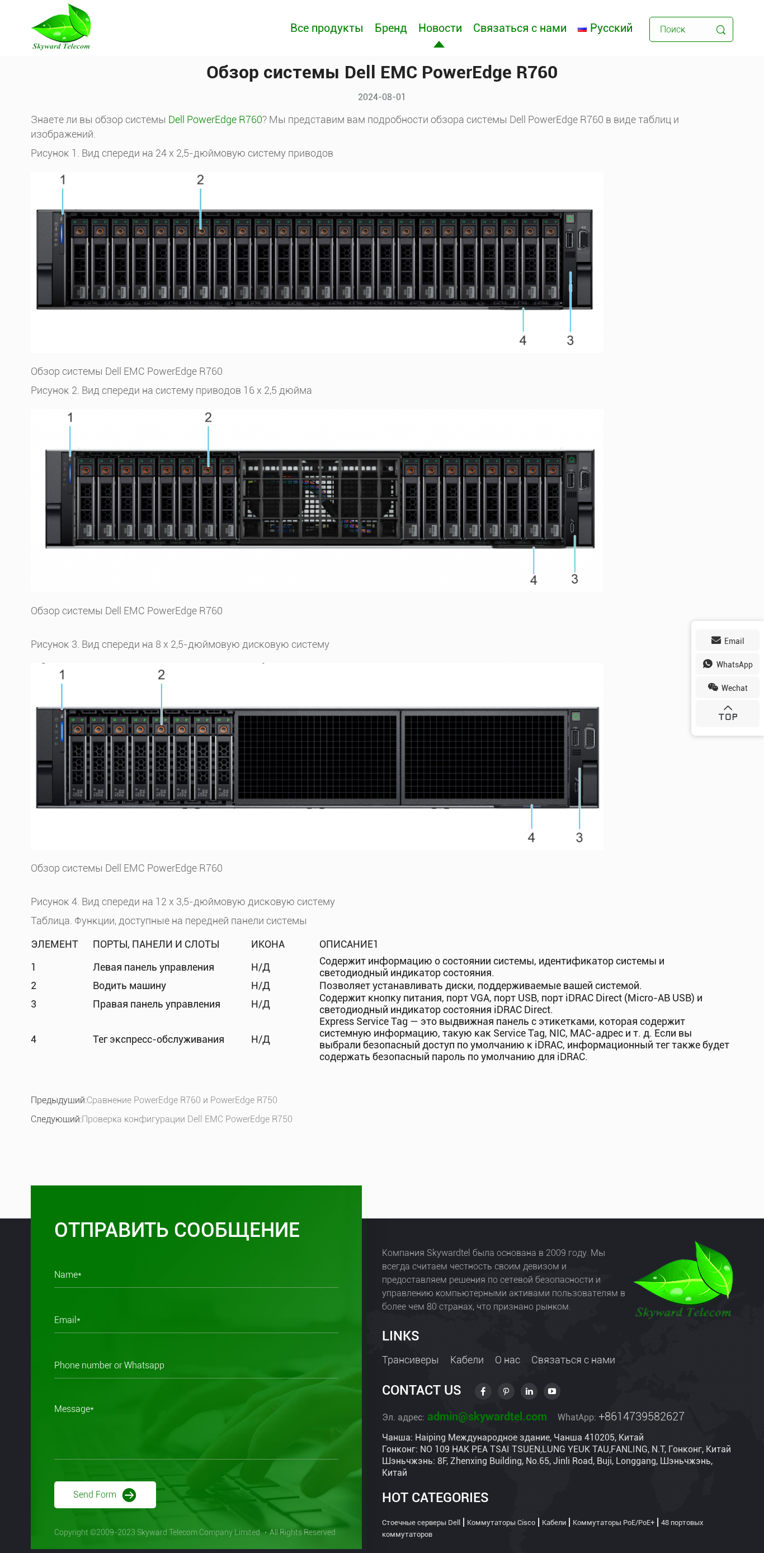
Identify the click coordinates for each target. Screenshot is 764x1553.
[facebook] (483, 1391)
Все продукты (327, 28)
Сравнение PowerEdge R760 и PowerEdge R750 (182, 1100)
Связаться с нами (520, 28)
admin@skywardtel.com (486, 1416)
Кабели (467, 1360)
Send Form (96, 1494)
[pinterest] (506, 1391)
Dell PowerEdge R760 (215, 119)
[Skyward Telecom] (61, 26)
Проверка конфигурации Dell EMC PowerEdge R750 (187, 1119)
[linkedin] (529, 1391)
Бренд (391, 28)
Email (733, 641)
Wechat (734, 688)
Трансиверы (410, 1360)
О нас (507, 1360)
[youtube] (552, 1391)
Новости (440, 28)
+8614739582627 (641, 1416)
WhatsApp (734, 664)
